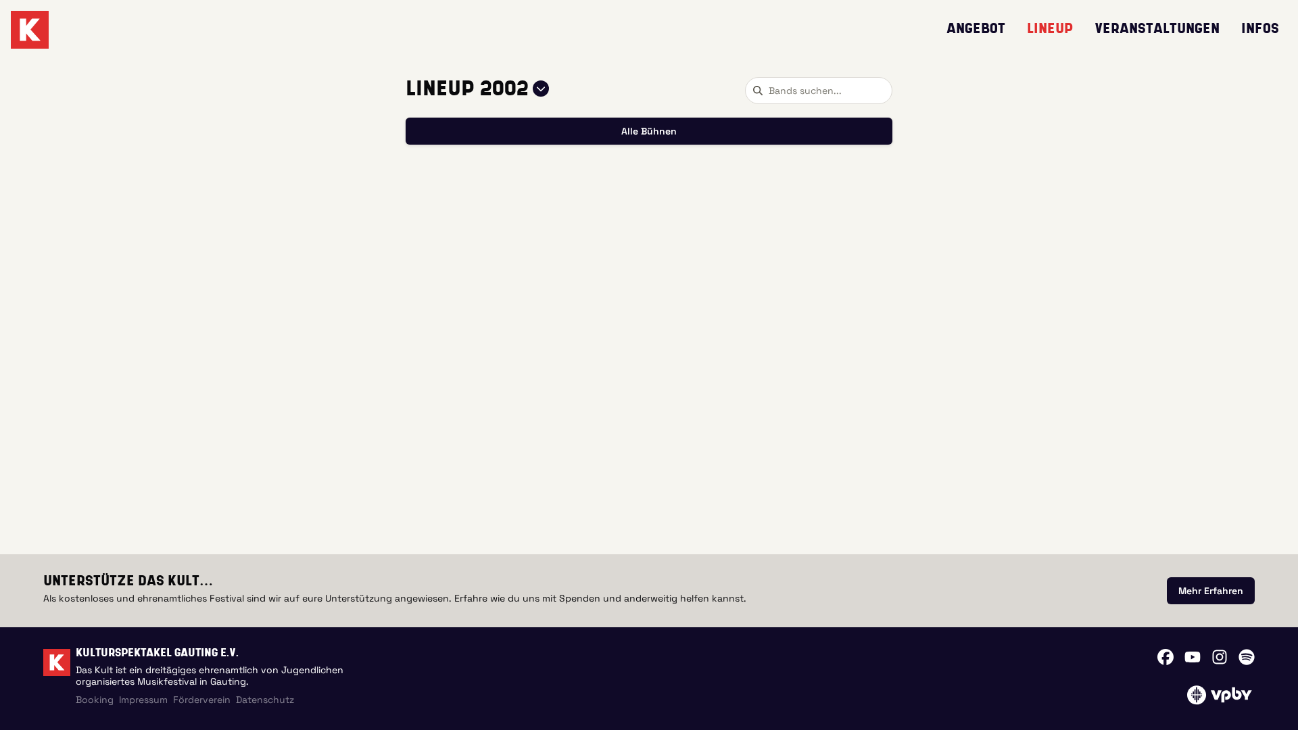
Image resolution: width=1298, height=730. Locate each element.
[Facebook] (1165, 657)
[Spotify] (1247, 657)
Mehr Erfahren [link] (1210, 591)
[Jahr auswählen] (541, 88)
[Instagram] (1219, 657)
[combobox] (818, 90)
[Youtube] (1192, 657)
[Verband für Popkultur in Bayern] (1219, 694)
